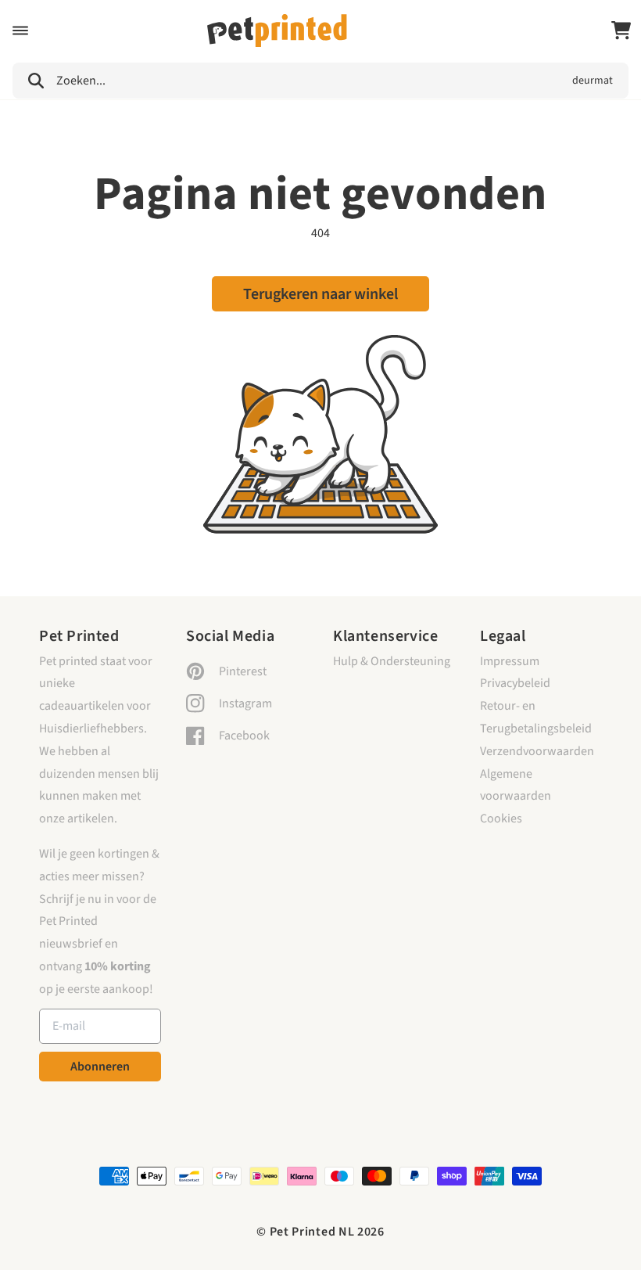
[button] (20, 30)
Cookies (501, 818)
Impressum (509, 661)
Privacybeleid (515, 683)
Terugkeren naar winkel (320, 294)
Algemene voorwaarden (515, 785)
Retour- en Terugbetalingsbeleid (536, 717)
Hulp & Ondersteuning (391, 661)
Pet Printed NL (312, 1231)
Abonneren (100, 1066)
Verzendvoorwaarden (537, 751)
